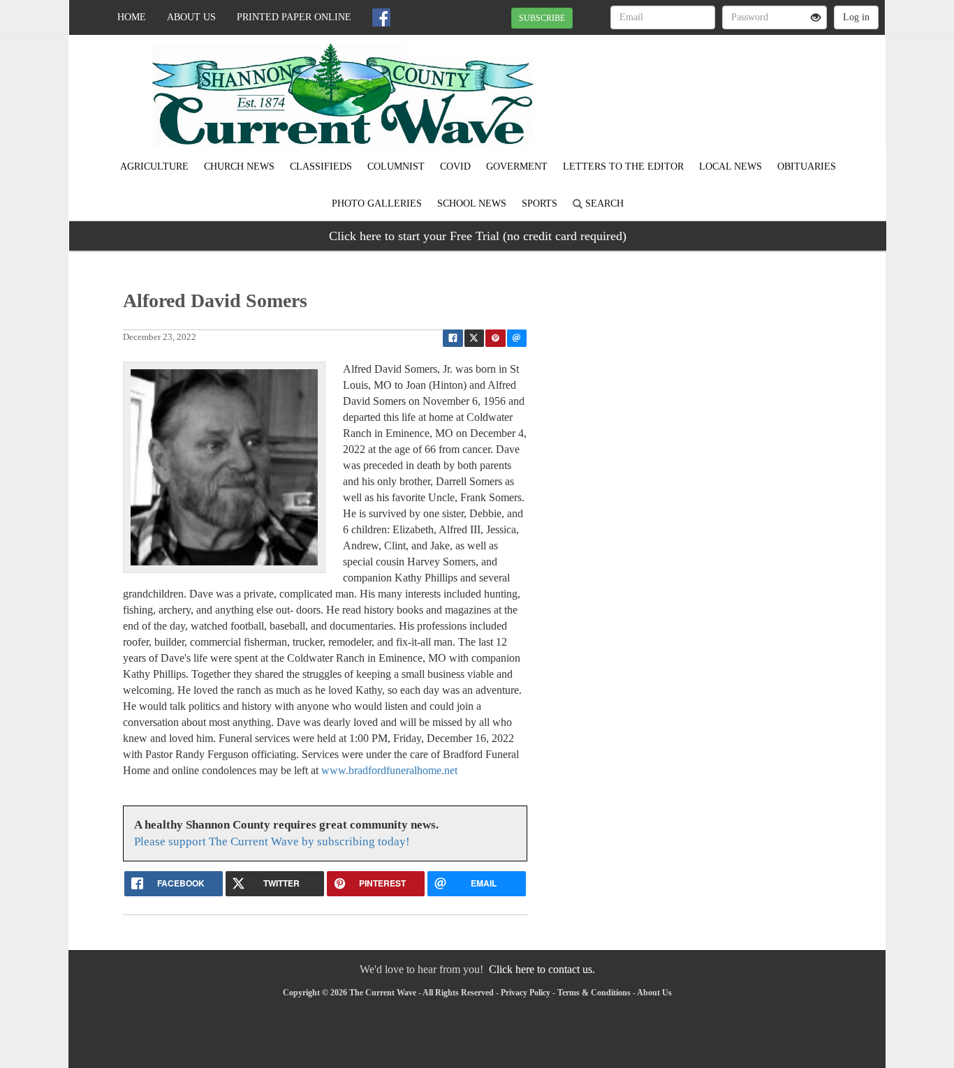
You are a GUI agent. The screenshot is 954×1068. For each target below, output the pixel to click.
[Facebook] (381, 17)
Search (603, 203)
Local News (730, 166)
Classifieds (321, 166)
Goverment (517, 166)
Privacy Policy (525, 992)
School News (471, 203)
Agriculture (154, 166)
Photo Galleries (377, 203)
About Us (191, 17)
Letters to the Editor (623, 166)
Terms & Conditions (594, 992)
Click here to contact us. (542, 969)
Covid (455, 166)
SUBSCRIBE (542, 18)
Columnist (396, 166)
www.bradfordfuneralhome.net (389, 770)
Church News (239, 166)
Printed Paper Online (294, 17)
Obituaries (806, 166)
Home (131, 17)
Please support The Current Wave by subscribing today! (272, 841)
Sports (539, 203)
